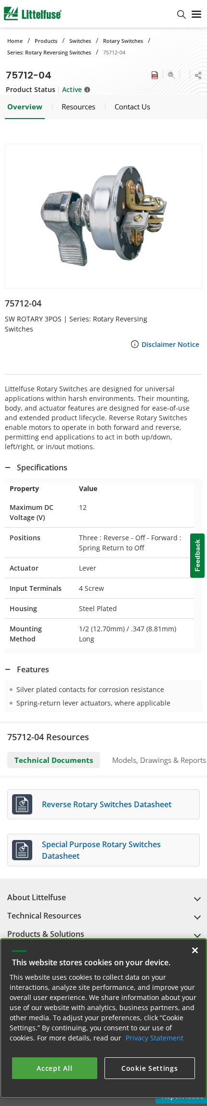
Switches (80, 40)
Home (15, 40)
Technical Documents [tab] (53, 760)
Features (33, 669)
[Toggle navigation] (196, 13)
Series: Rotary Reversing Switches (49, 52)
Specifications (42, 467)
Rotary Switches (123, 40)
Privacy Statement (154, 1037)
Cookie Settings (149, 1068)
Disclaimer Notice (170, 344)
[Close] (195, 950)
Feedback (197, 555)
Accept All (54, 1068)
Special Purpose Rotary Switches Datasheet (101, 850)
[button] (103, 216)
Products (46, 40)
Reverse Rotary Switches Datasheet (106, 804)
